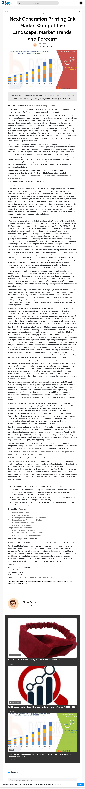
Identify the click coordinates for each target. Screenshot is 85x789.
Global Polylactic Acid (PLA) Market (21, 530)
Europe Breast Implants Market (20, 528)
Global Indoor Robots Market (19, 513)
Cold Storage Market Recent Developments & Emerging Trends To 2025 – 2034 (42, 707)
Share (9, 11)
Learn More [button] (57, 784)
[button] (38, 3)
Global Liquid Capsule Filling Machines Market (25, 533)
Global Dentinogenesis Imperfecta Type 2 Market (27, 518)
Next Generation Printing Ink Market (41, 106)
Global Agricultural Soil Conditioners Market (25, 520)
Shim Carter (42, 44)
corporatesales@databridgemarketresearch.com (32, 577)
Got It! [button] (80, 784)
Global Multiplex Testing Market (20, 515)
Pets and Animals (15, 655)
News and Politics (15, 702)
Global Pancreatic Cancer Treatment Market (25, 535)
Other (42, 13)
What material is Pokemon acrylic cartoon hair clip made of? (34, 660)
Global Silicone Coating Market (20, 525)
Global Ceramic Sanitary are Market (21, 523)
